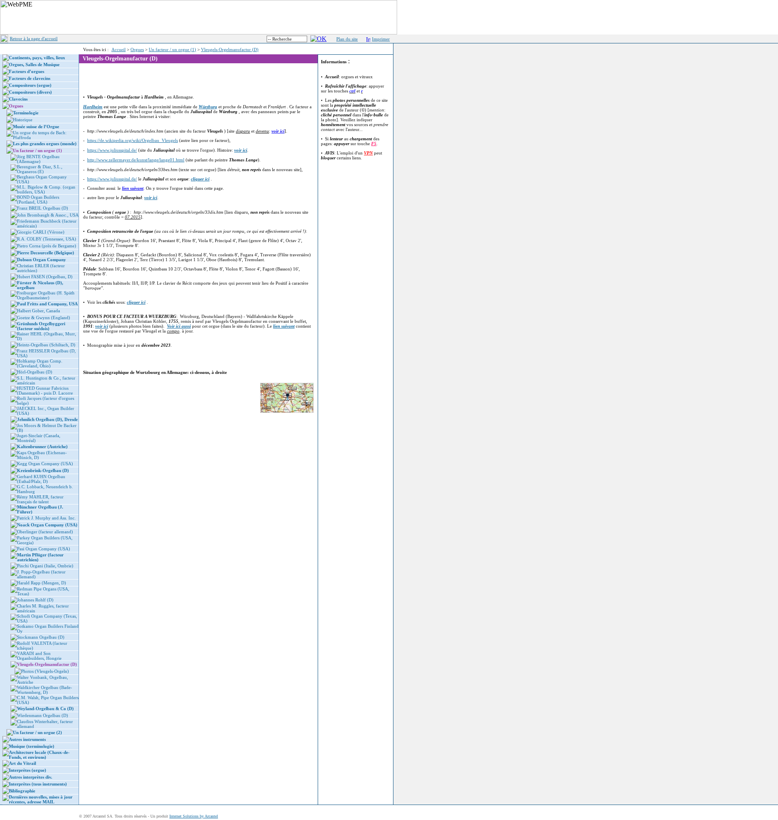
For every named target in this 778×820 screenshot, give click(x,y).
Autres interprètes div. (30, 777)
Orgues (137, 49)
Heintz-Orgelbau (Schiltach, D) (46, 344)
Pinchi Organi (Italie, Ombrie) (45, 565)
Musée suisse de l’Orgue (36, 126)
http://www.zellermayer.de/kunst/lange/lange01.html (135, 159)
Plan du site (347, 38)
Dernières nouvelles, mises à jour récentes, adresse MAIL (41, 799)
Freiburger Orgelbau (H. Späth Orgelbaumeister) (46, 295)
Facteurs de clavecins (29, 78)
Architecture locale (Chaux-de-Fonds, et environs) (39, 755)
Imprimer (381, 38)
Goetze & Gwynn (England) (43, 317)
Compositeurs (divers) (30, 92)
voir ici (277, 131)
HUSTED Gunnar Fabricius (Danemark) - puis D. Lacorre (45, 390)
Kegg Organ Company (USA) (45, 463)
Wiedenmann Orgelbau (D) (42, 715)
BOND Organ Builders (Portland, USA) (38, 199)
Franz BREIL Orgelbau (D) (42, 208)
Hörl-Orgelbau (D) (34, 371)
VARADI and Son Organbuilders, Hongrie (39, 656)
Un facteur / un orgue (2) (37, 732)
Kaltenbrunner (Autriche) (42, 446)
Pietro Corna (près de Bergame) (46, 245)
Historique (22, 119)
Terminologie (25, 112)
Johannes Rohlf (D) (35, 599)
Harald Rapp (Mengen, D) (41, 582)
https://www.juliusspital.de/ (112, 150)
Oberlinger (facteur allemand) (45, 531)
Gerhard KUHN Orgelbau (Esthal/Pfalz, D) (41, 479)
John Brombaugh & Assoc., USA (48, 215)
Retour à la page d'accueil (34, 38)
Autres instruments (27, 739)
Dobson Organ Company (41, 259)
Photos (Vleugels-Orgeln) (45, 671)
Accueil (118, 49)
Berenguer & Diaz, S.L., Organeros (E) (39, 169)
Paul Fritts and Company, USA (47, 303)
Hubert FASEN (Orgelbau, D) (45, 276)
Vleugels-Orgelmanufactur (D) (230, 49)
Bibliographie (22, 790)
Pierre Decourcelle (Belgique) (45, 252)
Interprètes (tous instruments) (38, 783)
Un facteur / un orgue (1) (172, 49)
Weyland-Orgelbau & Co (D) (45, 708)
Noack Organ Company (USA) (47, 524)
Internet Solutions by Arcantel (193, 816)
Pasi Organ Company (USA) (43, 548)
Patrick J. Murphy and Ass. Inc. (46, 517)
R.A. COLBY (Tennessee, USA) (46, 238)
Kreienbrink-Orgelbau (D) (43, 470)
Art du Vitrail (22, 763)
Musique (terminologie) (31, 746)
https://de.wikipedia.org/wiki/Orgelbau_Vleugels (132, 140)
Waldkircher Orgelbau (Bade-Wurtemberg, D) (44, 690)
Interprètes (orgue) (27, 770)
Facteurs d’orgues (26, 71)
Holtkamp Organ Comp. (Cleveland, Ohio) (39, 363)
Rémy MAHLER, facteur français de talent (40, 499)
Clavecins (18, 99)
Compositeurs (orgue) (30, 85)
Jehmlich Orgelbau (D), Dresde (47, 419)
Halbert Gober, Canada (38, 310)
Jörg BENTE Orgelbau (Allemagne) (38, 159)
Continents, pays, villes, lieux (37, 57)
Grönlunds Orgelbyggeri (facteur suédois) (41, 326)
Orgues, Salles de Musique (34, 64)
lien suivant (132, 188)
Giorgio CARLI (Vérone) (40, 232)
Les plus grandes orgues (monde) (45, 143)
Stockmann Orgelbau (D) (40, 637)
